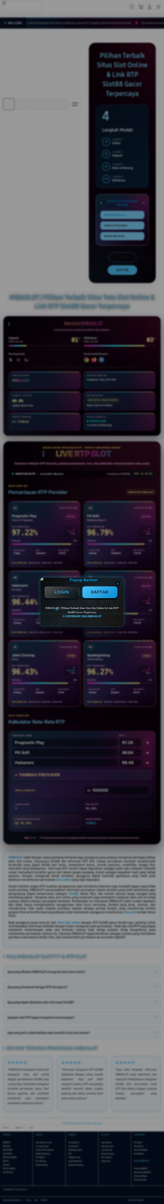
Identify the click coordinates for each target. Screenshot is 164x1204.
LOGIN (62, 592)
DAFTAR (100, 592)
